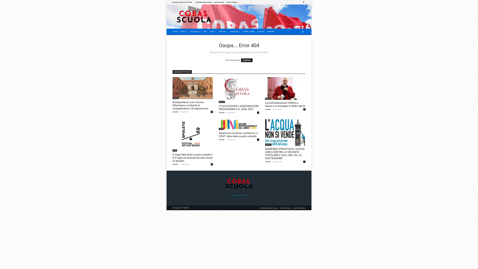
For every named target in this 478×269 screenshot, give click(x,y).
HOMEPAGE (247, 60)
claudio (175, 112)
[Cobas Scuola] (190, 16)
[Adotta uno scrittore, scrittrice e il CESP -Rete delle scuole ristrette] (239, 124)
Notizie (175, 98)
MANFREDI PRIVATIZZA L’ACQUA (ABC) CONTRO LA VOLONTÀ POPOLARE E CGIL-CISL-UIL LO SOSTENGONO (285, 153)
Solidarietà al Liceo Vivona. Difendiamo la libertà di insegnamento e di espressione (190, 105)
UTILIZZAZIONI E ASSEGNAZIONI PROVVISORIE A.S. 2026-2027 (239, 108)
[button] (302, 31)
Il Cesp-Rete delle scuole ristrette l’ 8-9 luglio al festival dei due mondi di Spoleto (193, 157)
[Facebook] (303, 2)
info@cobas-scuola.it (239, 195)
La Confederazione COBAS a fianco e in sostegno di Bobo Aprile (285, 104)
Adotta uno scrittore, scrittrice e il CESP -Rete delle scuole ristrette (238, 135)
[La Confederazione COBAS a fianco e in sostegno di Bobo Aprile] (285, 88)
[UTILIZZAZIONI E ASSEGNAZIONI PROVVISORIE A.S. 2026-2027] (239, 90)
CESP (174, 150)
